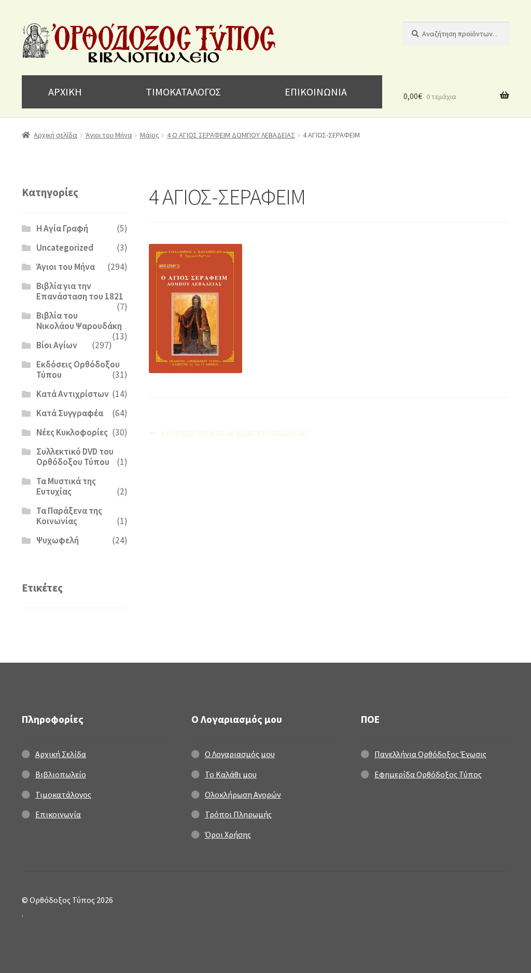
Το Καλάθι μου (231, 774)
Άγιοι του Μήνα (109, 135)
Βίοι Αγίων (56, 345)
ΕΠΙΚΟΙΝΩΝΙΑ (316, 91)
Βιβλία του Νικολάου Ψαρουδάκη (79, 321)
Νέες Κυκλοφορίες (72, 432)
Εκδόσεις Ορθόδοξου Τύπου (78, 369)
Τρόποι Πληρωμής (238, 814)
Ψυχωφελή (57, 540)
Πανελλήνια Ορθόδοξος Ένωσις (430, 754)
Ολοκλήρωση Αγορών (243, 794)
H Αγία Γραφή (62, 228)
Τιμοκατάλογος (63, 794)
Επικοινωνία (58, 814)
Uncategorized (64, 247)
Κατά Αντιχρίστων (72, 394)
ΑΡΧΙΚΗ (65, 91)
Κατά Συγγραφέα (69, 413)
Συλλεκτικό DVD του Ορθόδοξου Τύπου (75, 457)
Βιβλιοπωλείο (60, 774)
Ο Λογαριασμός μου (240, 754)
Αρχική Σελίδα (60, 754)
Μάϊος (149, 135)
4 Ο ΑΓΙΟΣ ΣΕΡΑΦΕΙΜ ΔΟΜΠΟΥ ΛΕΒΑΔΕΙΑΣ (231, 135)
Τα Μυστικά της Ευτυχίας (66, 486)
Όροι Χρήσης (228, 834)
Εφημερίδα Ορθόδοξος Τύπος (428, 774)
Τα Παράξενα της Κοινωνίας (69, 516)
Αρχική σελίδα (55, 135)
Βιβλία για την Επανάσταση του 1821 (79, 291)
